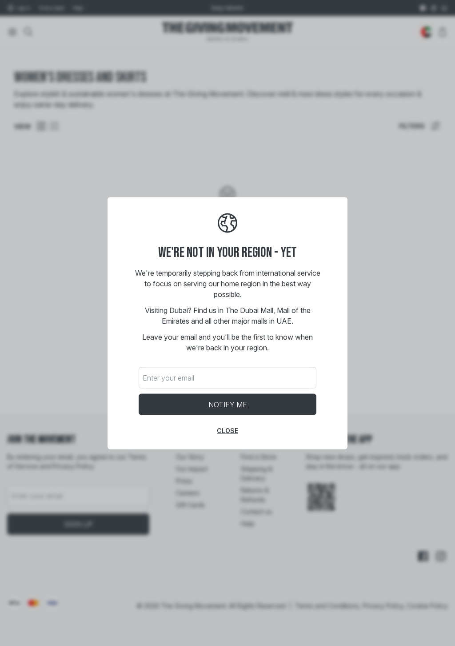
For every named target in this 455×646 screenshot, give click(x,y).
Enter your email (168, 377)
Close (227, 430)
